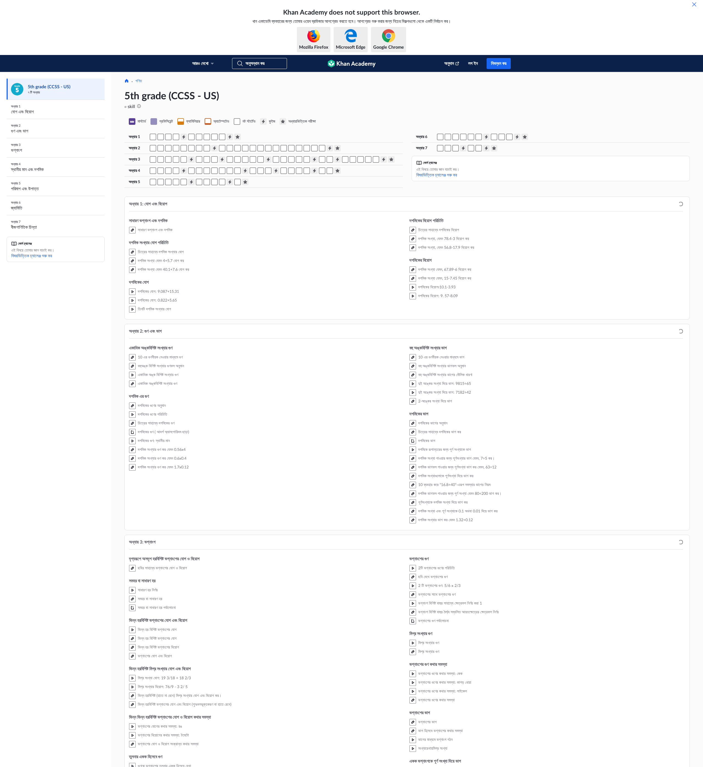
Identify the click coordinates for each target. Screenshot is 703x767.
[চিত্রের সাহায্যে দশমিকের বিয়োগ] (191, 193)
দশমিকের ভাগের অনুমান (432, 480)
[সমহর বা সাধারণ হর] (160, 216)
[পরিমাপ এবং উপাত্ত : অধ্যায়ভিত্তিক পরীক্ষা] (245, 238)
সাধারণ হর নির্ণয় (148, 647)
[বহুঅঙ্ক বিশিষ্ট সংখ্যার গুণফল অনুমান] (160, 204)
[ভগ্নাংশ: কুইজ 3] (268, 216)
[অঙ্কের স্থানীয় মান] (160, 227)
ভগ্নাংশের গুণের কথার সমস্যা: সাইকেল (442, 748)
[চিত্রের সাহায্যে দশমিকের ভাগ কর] (260, 204)
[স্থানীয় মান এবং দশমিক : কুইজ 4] (314, 227)
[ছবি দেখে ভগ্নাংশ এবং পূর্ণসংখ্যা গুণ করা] (237, 216)
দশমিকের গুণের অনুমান (152, 462)
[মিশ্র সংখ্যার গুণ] (299, 216)
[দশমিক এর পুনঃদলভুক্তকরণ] (330, 227)
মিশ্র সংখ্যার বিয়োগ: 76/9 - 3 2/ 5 (163, 743)
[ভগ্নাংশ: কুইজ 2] (222, 216)
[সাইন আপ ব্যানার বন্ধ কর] (693, 81)
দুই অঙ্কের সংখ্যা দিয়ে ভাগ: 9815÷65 (444, 440)
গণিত (138, 137)
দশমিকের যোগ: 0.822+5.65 (157, 357)
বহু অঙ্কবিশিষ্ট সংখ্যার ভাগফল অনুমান (442, 422)
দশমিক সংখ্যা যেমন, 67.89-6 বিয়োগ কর (444, 326)
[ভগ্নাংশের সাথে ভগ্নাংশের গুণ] (283, 216)
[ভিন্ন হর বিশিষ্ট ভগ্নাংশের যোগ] (168, 216)
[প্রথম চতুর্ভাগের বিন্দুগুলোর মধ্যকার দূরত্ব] (471, 193)
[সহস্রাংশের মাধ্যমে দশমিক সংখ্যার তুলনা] (191, 227)
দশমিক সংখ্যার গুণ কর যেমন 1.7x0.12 (163, 524)
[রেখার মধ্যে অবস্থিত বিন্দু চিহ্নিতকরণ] (471, 204)
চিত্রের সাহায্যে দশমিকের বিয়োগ (438, 286)
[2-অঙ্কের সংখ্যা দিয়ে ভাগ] (245, 204)
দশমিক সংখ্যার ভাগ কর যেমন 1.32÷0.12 (445, 576)
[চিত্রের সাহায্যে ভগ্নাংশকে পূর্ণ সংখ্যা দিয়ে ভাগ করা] (345, 216)
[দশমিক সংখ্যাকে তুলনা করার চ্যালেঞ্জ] (199, 227)
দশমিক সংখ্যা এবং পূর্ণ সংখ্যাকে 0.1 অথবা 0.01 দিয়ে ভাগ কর (458, 568)
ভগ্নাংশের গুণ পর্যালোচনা (433, 677)
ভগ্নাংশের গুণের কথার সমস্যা (436, 756)
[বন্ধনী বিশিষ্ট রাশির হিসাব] (440, 204)
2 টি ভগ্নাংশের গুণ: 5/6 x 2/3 (439, 642)
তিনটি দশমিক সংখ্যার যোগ (154, 366)
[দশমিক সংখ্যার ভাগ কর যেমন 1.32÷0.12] (322, 204)
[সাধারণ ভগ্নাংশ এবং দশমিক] (153, 193)
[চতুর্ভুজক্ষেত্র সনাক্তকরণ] (494, 193)
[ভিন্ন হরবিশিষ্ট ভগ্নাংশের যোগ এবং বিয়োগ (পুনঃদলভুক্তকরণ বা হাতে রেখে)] (206, 216)
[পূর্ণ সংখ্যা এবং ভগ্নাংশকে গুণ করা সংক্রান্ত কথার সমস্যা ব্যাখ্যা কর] (260, 216)
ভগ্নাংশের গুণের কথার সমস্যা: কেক (440, 730)
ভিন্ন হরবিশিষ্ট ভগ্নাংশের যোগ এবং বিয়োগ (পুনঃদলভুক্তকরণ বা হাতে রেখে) (184, 761)
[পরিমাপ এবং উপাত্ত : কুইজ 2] (230, 238)
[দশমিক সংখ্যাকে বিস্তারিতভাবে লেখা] (168, 227)
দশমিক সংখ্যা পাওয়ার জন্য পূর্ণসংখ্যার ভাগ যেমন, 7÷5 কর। (456, 515)
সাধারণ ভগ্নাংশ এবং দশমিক (155, 286)
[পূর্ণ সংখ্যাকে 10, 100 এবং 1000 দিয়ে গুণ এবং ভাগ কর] (253, 227)
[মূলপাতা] (126, 137)
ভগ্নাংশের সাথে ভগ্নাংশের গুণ (437, 651)
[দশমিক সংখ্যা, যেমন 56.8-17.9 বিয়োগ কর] (206, 193)
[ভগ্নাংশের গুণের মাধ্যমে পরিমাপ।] (230, 216)
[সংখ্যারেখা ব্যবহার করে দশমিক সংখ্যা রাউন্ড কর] (230, 227)
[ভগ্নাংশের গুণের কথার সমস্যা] (306, 216)
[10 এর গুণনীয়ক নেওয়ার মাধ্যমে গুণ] (153, 204)
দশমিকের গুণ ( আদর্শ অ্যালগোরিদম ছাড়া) (163, 488)
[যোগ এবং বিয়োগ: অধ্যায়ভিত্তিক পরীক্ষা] (237, 193)
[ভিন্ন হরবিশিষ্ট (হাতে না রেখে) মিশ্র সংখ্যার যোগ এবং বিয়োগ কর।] (199, 216)
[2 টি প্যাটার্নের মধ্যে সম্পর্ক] (478, 204)
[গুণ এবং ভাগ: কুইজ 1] (214, 204)
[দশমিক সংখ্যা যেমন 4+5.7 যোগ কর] (168, 193)
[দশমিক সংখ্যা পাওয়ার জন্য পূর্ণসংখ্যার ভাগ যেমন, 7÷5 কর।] (268, 204)
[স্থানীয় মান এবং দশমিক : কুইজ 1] (183, 227)
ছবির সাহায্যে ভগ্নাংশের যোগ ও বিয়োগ (162, 625)
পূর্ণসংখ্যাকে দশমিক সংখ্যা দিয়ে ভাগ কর (443, 559)
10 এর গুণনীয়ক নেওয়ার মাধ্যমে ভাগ (441, 414)
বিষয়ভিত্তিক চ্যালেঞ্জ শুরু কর (31, 312)
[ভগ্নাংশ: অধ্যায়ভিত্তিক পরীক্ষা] (391, 216)
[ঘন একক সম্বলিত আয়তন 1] (153, 238)
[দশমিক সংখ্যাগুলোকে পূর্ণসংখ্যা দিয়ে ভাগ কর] (283, 204)
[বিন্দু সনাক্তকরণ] (455, 193)
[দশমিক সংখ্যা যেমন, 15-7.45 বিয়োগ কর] (222, 193)
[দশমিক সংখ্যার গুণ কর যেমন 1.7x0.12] (206, 204)
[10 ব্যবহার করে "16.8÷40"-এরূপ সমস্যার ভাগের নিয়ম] (291, 204)
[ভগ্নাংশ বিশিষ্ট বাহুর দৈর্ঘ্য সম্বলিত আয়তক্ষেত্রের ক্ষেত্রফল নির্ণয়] (291, 216)
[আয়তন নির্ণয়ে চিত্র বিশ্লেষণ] (176, 238)
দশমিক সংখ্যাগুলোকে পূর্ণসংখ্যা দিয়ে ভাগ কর (445, 532)
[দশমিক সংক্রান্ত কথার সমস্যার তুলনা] (214, 227)
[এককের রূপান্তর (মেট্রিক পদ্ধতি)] (199, 238)
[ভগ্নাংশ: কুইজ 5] (337, 216)
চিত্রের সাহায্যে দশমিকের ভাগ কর (439, 488)
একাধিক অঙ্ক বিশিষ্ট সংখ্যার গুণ (158, 431)
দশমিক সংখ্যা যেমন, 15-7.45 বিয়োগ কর (444, 335)
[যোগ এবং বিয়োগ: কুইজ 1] (183, 193)
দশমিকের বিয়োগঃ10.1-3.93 (437, 344)
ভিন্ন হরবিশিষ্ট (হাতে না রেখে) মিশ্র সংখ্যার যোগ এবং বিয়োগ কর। (179, 752)
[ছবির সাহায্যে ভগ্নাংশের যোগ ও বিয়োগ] (153, 216)
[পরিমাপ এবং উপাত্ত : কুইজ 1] (191, 238)
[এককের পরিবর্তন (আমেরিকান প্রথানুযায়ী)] (206, 238)
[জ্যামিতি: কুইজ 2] (517, 193)
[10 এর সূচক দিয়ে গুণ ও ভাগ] (291, 227)
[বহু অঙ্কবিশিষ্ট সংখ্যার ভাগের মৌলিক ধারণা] (237, 204)
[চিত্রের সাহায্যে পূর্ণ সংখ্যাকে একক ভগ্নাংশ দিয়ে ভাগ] (360, 216)
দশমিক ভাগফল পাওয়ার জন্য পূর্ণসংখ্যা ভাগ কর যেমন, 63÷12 (457, 524)
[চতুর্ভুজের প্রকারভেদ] (501, 193)
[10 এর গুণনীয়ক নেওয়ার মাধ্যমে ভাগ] (222, 204)
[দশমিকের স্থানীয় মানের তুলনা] (306, 227)
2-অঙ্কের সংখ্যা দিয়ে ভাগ (435, 458)
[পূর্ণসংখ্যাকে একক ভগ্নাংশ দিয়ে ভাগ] (368, 216)
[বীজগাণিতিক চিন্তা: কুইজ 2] (486, 204)
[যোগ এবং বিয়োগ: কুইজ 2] (230, 193)
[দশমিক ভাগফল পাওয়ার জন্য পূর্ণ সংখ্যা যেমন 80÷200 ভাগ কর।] (299, 204)
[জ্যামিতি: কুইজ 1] (486, 193)
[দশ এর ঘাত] (283, 227)
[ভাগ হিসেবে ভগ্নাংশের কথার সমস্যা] (330, 216)
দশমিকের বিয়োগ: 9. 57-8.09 (438, 352)
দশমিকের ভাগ (426, 497)
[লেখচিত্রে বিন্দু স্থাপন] (440, 193)
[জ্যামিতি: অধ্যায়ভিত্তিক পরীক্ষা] (524, 193)
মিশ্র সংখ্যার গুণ (428, 699)
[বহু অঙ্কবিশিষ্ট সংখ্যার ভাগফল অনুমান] (230, 204)
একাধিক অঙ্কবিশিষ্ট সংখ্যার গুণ (157, 440)
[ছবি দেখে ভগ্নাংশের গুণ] (276, 216)
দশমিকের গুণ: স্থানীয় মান (154, 497)
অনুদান (449, 63)
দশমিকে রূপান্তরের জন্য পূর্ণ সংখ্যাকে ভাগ (444, 506)
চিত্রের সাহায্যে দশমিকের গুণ (156, 480)
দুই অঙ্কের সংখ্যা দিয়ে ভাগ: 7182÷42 (444, 449)
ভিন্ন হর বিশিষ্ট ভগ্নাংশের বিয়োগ (158, 704)
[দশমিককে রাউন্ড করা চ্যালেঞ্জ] (237, 227)
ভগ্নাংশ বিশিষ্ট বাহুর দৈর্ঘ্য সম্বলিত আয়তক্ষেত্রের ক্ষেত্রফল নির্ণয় (458, 669)
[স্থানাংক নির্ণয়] (448, 193)
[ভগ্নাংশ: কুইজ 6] (383, 216)
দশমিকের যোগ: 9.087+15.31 (158, 348)
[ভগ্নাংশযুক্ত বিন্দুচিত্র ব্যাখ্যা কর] (237, 238)
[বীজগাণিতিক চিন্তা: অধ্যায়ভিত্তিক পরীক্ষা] (494, 204)
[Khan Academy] (352, 63)
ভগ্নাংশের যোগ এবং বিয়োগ (155, 712)
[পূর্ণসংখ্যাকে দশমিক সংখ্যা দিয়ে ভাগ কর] (306, 204)
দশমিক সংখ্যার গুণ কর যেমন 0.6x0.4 (162, 515)
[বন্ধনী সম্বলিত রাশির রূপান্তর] (448, 204)
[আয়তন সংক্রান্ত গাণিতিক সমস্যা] (183, 238)
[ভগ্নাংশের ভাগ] (322, 216)
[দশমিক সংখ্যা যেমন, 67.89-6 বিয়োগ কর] (214, 193)
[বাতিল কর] (694, 4)
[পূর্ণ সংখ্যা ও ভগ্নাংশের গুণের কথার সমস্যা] (253, 216)
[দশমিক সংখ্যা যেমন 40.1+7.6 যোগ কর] (176, 193)
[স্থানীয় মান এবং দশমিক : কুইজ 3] (276, 227)
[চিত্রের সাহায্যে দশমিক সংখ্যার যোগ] (160, 193)
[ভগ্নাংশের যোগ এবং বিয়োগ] (183, 216)
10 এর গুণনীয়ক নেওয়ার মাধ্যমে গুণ (160, 414)
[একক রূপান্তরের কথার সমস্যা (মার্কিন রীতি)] (222, 238)
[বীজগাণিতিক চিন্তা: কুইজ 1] (463, 204)
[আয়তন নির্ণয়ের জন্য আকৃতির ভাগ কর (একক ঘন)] (168, 238)
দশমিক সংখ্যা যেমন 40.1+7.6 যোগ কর (163, 326)
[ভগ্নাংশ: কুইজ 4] (314, 216)
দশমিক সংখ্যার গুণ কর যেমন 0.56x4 (162, 506)
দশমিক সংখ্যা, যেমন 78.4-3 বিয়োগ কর (443, 295)
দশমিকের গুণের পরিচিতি (152, 471)
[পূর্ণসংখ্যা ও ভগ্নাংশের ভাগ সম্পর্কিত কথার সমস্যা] (376, 216)
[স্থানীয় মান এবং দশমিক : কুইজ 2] (245, 227)
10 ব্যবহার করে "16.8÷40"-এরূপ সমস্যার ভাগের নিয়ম (454, 541)
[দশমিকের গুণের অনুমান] (176, 204)
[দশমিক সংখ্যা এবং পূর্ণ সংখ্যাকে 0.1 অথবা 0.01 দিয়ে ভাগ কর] (314, 204)
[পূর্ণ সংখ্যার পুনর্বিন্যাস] (322, 227)
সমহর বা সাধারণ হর (150, 655)
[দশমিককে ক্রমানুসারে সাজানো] (206, 227)
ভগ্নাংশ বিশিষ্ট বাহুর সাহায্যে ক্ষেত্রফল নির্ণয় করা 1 (450, 660)
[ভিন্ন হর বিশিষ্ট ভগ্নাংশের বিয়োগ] (176, 216)
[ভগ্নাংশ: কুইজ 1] (191, 216)
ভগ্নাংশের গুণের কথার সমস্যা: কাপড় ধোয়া (444, 739)
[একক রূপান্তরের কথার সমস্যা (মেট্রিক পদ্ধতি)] (214, 238)
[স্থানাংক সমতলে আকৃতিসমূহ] (463, 193)
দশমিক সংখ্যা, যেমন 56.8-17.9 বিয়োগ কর (446, 304)
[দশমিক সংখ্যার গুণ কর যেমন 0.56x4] (191, 204)
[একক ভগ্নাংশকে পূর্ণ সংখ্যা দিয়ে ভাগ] (353, 216)
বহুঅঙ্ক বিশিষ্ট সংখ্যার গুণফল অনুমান (161, 422)
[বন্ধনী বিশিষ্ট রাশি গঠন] (455, 204)
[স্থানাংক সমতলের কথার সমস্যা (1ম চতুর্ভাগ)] (478, 193)
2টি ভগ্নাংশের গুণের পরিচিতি (436, 625)
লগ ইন (473, 63)
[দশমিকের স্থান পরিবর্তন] (299, 227)
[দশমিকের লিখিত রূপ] (176, 227)
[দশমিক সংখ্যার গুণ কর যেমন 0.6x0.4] (199, 204)
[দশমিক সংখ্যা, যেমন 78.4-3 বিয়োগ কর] (199, 193)
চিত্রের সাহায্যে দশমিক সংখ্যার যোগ (161, 308)
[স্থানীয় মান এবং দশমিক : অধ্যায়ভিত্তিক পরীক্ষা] (337, 227)
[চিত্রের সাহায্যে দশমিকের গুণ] (183, 204)
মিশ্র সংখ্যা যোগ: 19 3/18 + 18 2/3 (164, 734)
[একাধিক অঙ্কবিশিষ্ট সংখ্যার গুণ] (168, 204)
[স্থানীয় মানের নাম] (153, 227)
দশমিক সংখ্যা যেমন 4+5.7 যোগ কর (161, 317)
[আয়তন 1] (160, 238)
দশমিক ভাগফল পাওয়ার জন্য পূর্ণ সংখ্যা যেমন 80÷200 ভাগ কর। (459, 550)
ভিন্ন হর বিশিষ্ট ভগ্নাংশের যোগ (157, 686)
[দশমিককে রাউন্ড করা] (222, 227)
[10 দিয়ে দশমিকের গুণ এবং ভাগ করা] (260, 227)
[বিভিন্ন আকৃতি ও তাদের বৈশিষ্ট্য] (509, 193)
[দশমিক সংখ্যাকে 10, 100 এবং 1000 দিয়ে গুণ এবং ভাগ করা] (268, 227)
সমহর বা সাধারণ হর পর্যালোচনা (157, 664)
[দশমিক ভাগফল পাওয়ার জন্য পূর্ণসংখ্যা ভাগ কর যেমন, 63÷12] (276, 204)
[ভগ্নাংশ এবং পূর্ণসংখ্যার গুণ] (245, 216)
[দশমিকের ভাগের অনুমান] (253, 204)
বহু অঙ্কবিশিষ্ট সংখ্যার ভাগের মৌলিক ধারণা (445, 431)
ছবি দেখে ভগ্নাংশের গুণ (433, 633)
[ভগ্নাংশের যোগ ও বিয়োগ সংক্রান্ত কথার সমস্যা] (214, 216)
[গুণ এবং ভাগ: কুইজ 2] (330, 204)
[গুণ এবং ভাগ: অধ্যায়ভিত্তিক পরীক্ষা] (337, 204)
